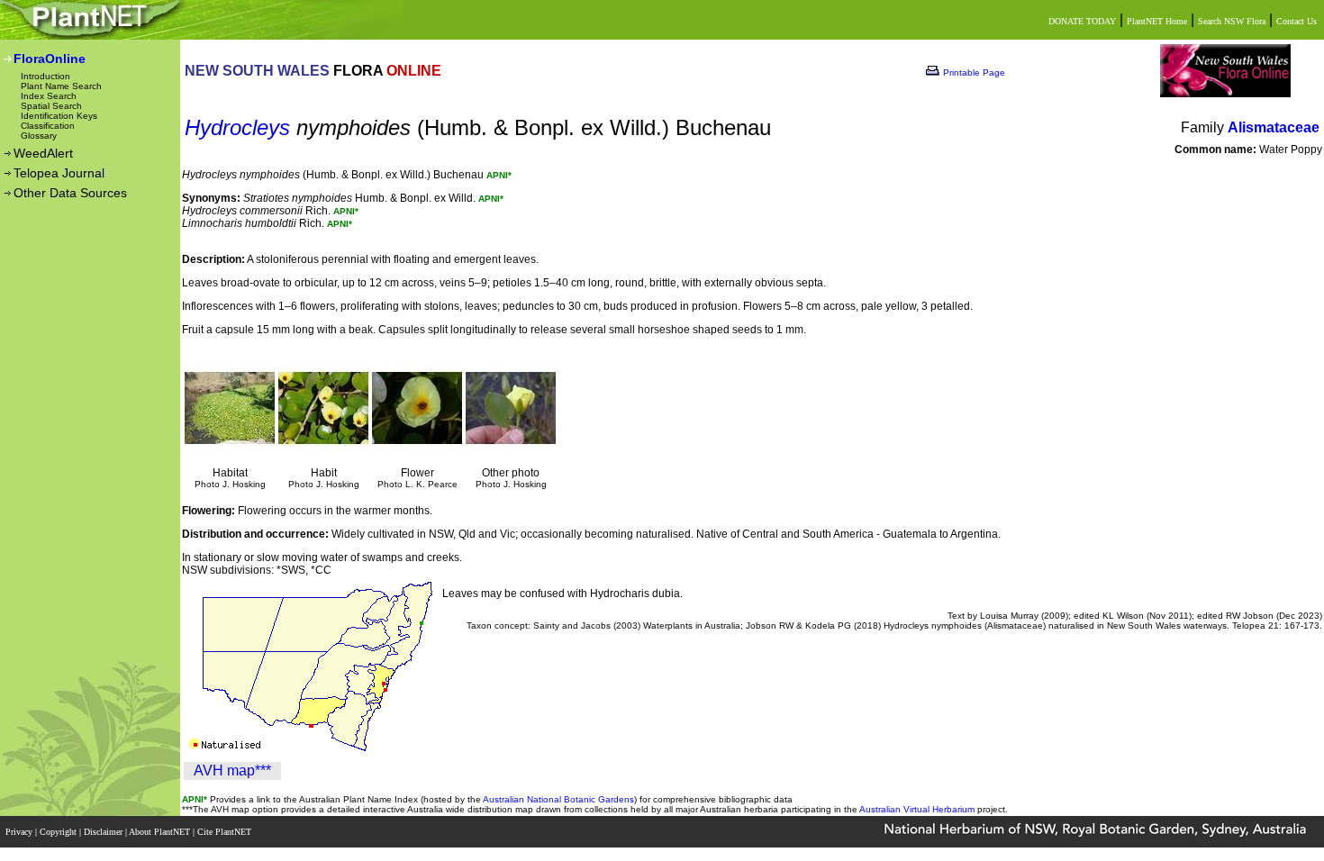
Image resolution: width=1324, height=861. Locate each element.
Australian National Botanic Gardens (558, 799)
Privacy (20, 832)
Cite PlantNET (225, 832)
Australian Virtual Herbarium (917, 809)
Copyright (59, 832)
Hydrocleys (237, 127)
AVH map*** (232, 770)
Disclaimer (104, 832)
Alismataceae (1273, 127)
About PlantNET (161, 832)
